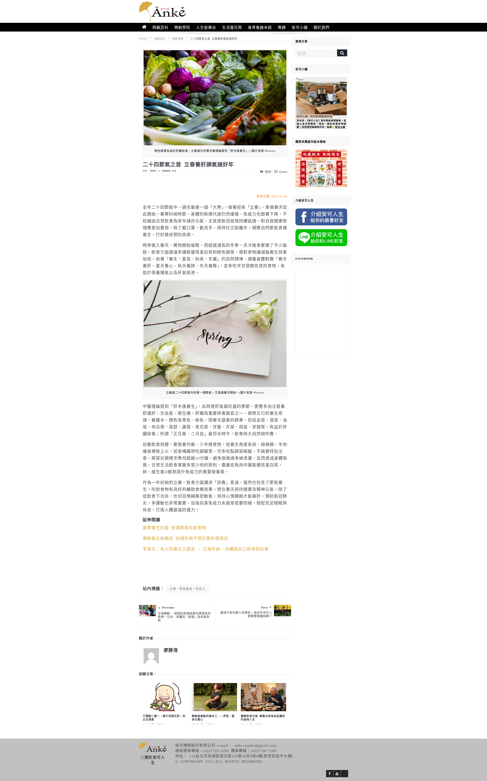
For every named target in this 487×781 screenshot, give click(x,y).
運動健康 (166, 171)
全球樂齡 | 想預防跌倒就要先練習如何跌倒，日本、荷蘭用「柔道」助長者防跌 (184, 616)
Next (264, 607)
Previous (168, 607)
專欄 (282, 27)
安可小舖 (300, 27)
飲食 (174, 171)
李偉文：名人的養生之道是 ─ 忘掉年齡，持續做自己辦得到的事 (206, 548)
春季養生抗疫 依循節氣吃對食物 (174, 527)
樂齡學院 (182, 27)
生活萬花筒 (232, 27)
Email (283, 171)
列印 (268, 171)
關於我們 (321, 27)
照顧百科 (160, 27)
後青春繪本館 (260, 27)
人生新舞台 (206, 27)
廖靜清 (153, 171)
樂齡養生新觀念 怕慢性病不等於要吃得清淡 (185, 538)
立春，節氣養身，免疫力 (187, 588)
